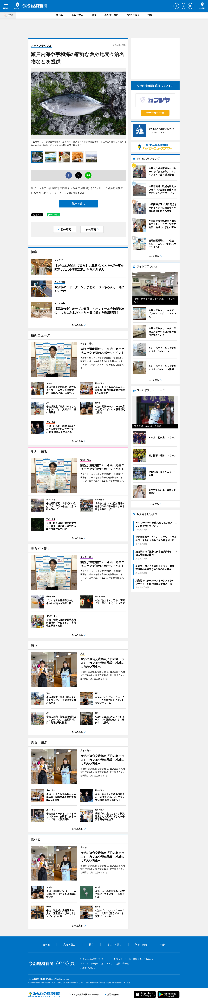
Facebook (176, 6)
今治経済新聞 (30, 5)
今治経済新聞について (93, 959)
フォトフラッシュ (41, 45)
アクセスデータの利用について (97, 963)
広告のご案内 (88, 967)
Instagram (190, 6)
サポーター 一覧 (155, 112)
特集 (150, 14)
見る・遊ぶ (77, 14)
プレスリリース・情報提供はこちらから (135, 959)
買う (93, 14)
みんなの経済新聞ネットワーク (44, 994)
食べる (59, 14)
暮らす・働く (111, 14)
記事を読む (78, 203)
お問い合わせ (122, 963)
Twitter (183, 6)
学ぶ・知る (133, 14)
